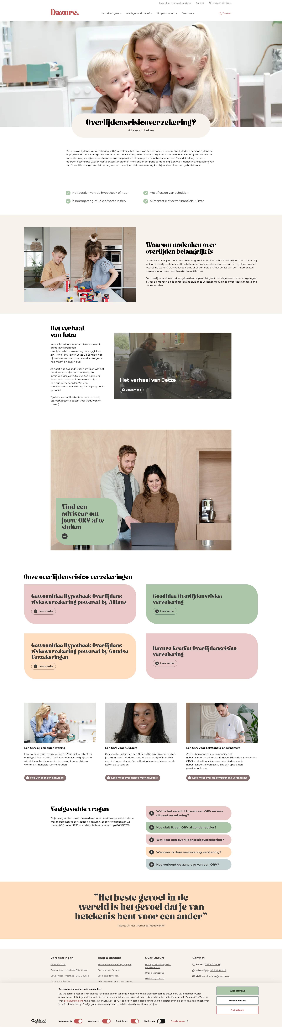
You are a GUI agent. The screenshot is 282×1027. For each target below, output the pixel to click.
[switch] (106, 1021)
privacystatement (73, 1000)
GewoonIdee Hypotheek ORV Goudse (70, 975)
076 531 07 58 (212, 964)
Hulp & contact (166, 13)
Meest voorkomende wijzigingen (114, 964)
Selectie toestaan (237, 1000)
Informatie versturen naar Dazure (115, 981)
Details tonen (177, 1021)
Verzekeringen (110, 13)
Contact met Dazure (108, 970)
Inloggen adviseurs (221, 3)
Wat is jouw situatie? (138, 13)
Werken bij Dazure (154, 978)
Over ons (187, 13)
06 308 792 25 (218, 970)
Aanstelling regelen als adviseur (175, 3)
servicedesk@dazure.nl (87, 821)
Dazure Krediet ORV (61, 981)
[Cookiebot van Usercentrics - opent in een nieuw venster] (39, 1021)
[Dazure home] (65, 12)
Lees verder (46, 611)
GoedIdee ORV (58, 964)
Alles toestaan (237, 990)
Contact (200, 3)
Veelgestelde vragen (108, 975)
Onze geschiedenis (154, 973)
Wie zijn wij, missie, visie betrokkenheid (158, 966)
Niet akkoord (237, 1010)
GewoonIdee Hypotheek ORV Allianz (69, 970)
